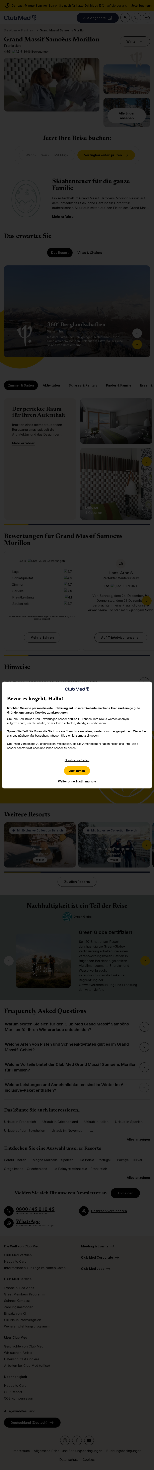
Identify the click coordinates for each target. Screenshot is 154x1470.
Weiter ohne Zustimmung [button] (77, 781)
